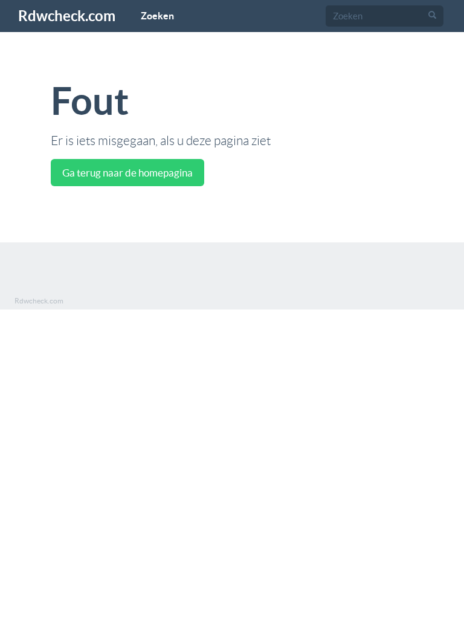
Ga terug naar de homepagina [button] (127, 172)
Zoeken (157, 15)
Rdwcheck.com (66, 16)
